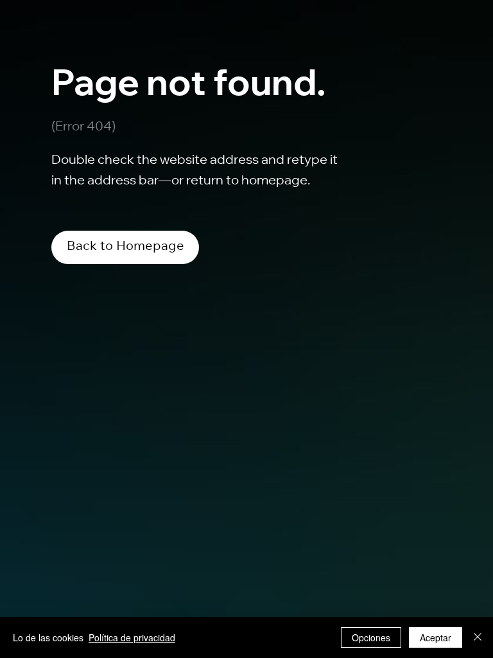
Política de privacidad (132, 637)
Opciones (371, 637)
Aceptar (435, 637)
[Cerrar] (477, 637)
